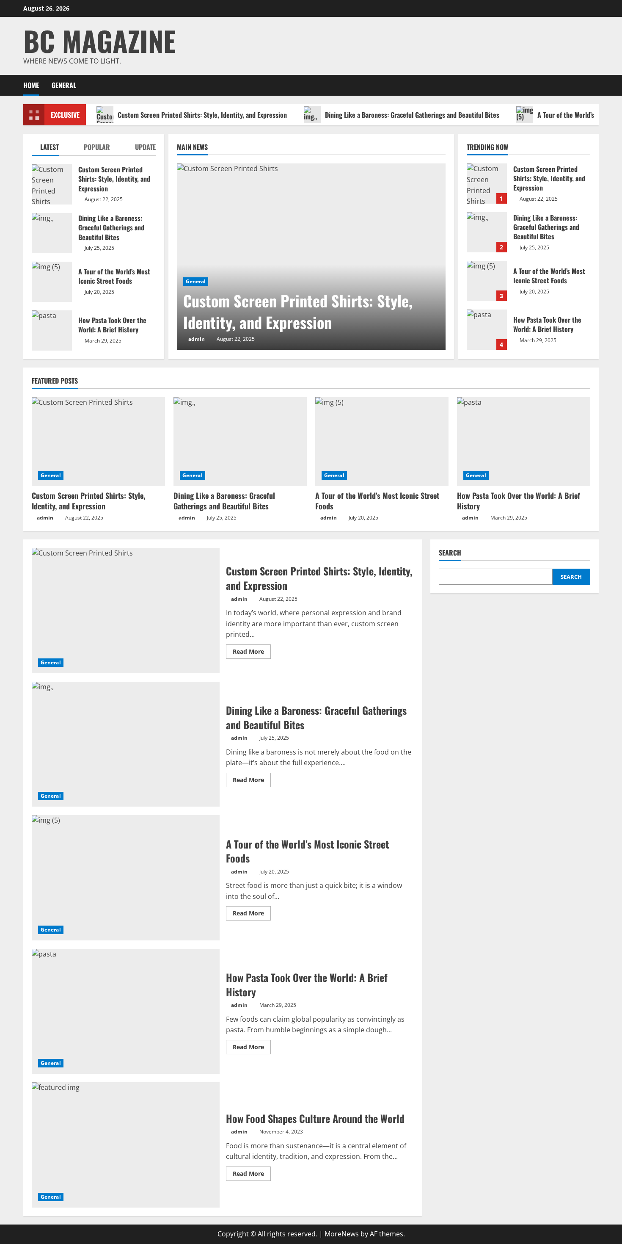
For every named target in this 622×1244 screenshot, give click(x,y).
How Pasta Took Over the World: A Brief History (487, 330)
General (64, 85)
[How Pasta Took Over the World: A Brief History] (523, 441)
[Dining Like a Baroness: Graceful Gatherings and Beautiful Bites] (240, 441)
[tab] (45, 148)
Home (31, 85)
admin (196, 339)
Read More (252, 653)
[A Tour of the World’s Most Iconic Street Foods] (382, 441)
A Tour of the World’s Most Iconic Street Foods (487, 281)
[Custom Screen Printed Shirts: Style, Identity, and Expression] (311, 256)
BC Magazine (99, 40)
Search (450, 553)
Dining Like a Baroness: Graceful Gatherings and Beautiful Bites (412, 115)
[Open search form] (596, 85)
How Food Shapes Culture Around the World (126, 1145)
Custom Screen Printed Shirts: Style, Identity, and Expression (202, 115)
